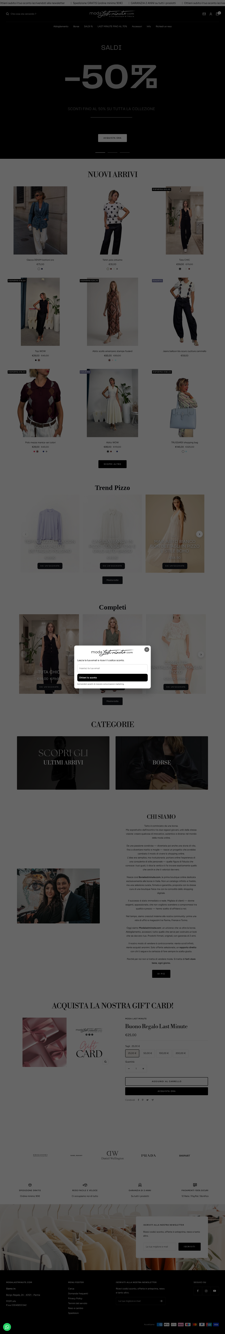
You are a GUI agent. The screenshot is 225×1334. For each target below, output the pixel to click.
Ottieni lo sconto (88, 677)
